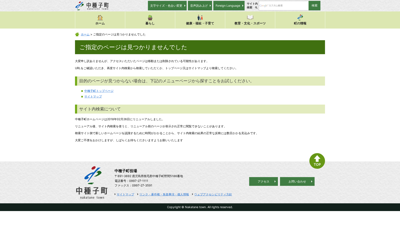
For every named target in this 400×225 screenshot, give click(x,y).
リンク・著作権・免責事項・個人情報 (164, 194)
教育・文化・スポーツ (250, 23)
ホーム (100, 23)
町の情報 (300, 23)
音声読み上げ (199, 5)
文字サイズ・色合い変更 (166, 5)
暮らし (150, 23)
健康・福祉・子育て (200, 23)
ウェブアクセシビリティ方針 (213, 194)
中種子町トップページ (99, 90)
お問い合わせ (297, 181)
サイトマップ (93, 96)
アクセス (263, 181)
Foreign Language (228, 5)
